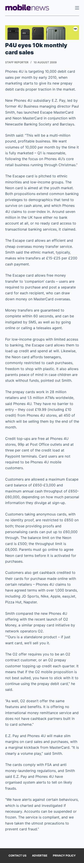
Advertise (39, 855)
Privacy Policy (64, 855)
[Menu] (77, 8)
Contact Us (17, 855)
